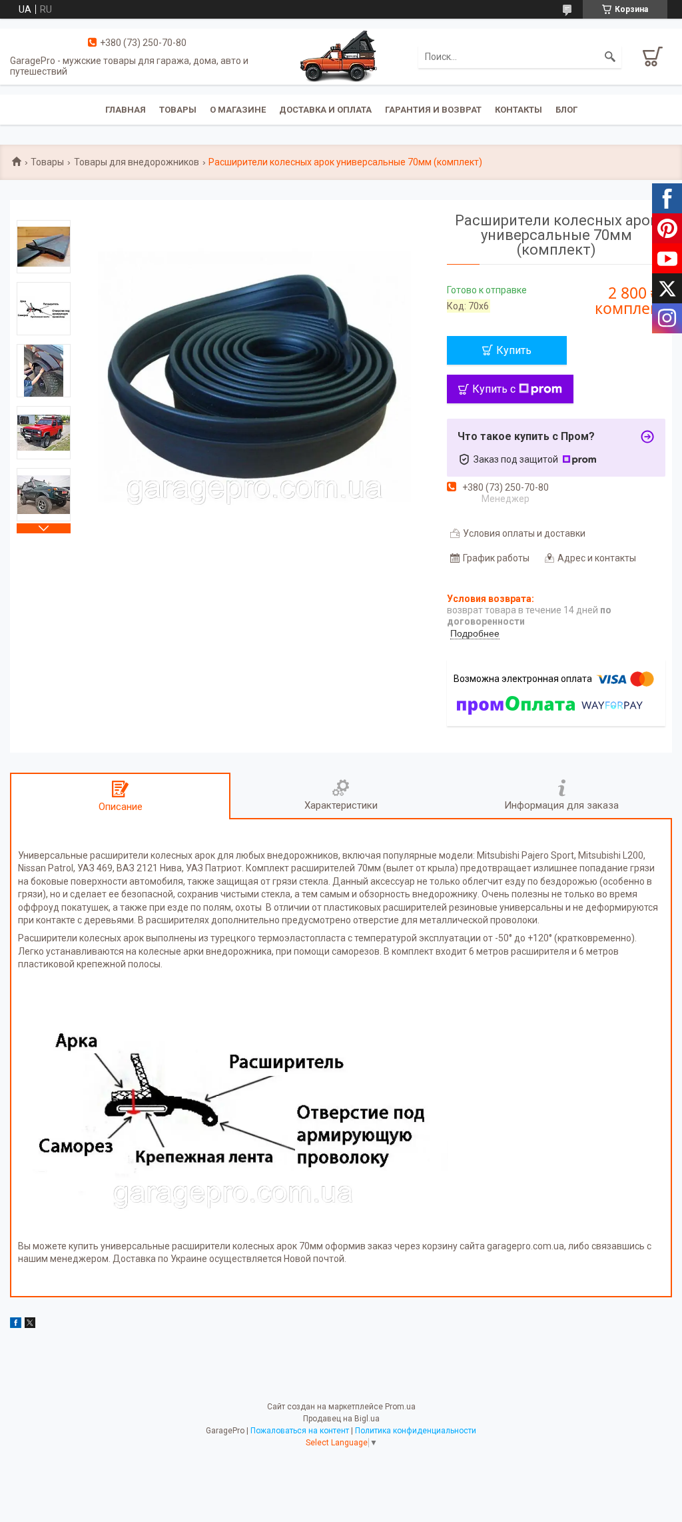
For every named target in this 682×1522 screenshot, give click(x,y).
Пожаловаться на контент (299, 1430)
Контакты (518, 110)
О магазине (238, 110)
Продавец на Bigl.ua (341, 1418)
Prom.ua (400, 1406)
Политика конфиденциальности (415, 1430)
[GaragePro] (340, 56)
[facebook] (15, 1324)
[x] (30, 1324)
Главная (125, 110)
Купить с (493, 389)
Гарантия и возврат (433, 110)
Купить (513, 350)
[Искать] (610, 56)
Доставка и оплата (325, 110)
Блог (566, 110)
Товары (177, 110)
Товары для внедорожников (136, 162)
